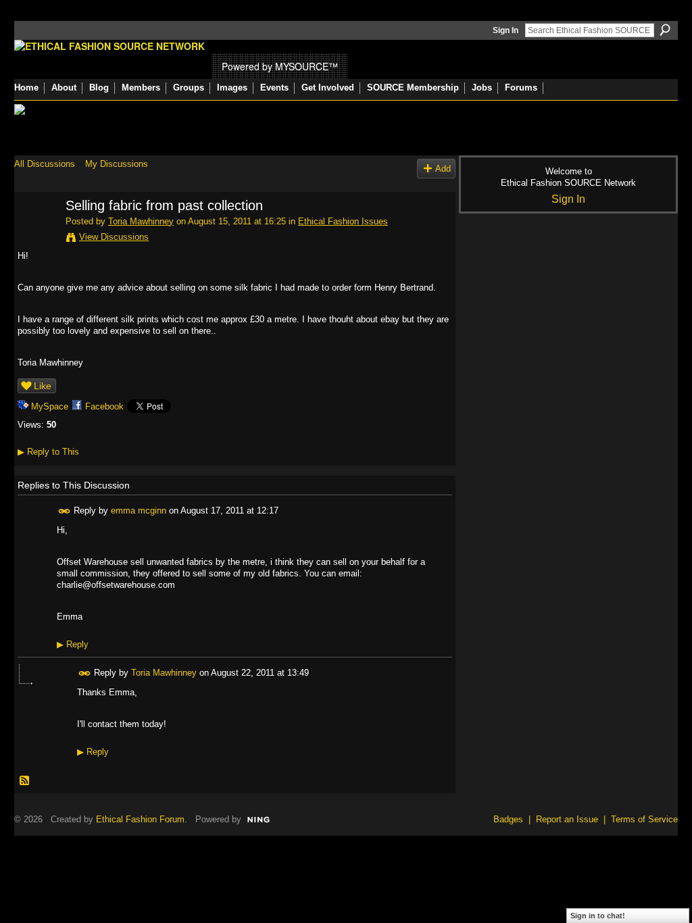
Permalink (64, 511)
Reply (73, 644)
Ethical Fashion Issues (343, 221)
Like (42, 385)
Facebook (104, 406)
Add (443, 169)
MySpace (49, 406)
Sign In (505, 30)
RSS (25, 781)
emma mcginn (138, 510)
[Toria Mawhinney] (35, 235)
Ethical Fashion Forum (140, 819)
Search (665, 30)
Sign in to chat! (597, 916)
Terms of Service (644, 819)
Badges (508, 819)
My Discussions (116, 164)
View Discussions (114, 237)
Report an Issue (567, 819)
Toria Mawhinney (141, 221)
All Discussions (44, 164)
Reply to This (48, 452)
